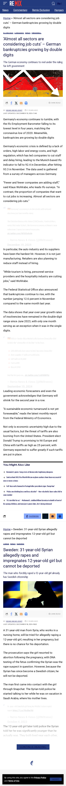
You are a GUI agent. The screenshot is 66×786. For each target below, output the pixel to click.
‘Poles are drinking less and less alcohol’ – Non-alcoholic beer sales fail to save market (32, 493)
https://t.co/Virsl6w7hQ (23, 711)
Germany (19, 33)
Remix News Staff (14, 110)
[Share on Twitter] (16, 102)
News (27, 33)
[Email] (21, 102)
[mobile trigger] (6, 3)
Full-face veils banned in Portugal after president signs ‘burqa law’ (30, 486)
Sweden (20, 544)
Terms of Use (13, 781)
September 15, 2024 (19, 386)
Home (7, 18)
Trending (36, 33)
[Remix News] (15, 3)
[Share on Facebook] (11, 102)
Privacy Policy (40, 778)
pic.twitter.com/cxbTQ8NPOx (37, 375)
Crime (6, 544)
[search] (53, 3)
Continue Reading (33, 746)
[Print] (26, 102)
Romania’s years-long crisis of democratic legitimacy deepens (29, 472)
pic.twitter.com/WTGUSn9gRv (19, 234)
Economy (8, 33)
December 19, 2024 (19, 244)
